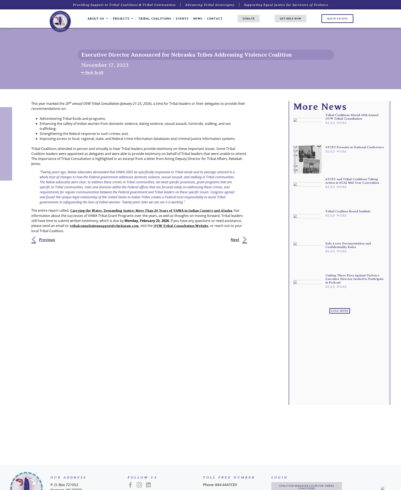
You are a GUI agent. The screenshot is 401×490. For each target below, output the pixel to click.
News (197, 18)
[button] (339, 311)
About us (96, 18)
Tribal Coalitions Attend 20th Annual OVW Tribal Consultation (351, 116)
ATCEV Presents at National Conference (354, 147)
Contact (215, 18)
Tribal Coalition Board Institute (348, 211)
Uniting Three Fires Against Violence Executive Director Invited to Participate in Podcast (354, 279)
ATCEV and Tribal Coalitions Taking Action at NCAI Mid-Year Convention (352, 180)
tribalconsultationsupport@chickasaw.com (104, 226)
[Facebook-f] (130, 484)
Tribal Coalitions (154, 18)
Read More (336, 123)
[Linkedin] (148, 484)
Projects (121, 18)
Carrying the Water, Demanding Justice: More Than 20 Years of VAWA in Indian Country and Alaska (151, 211)
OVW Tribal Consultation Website (181, 226)
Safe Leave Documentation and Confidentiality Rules (348, 245)
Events (182, 18)
